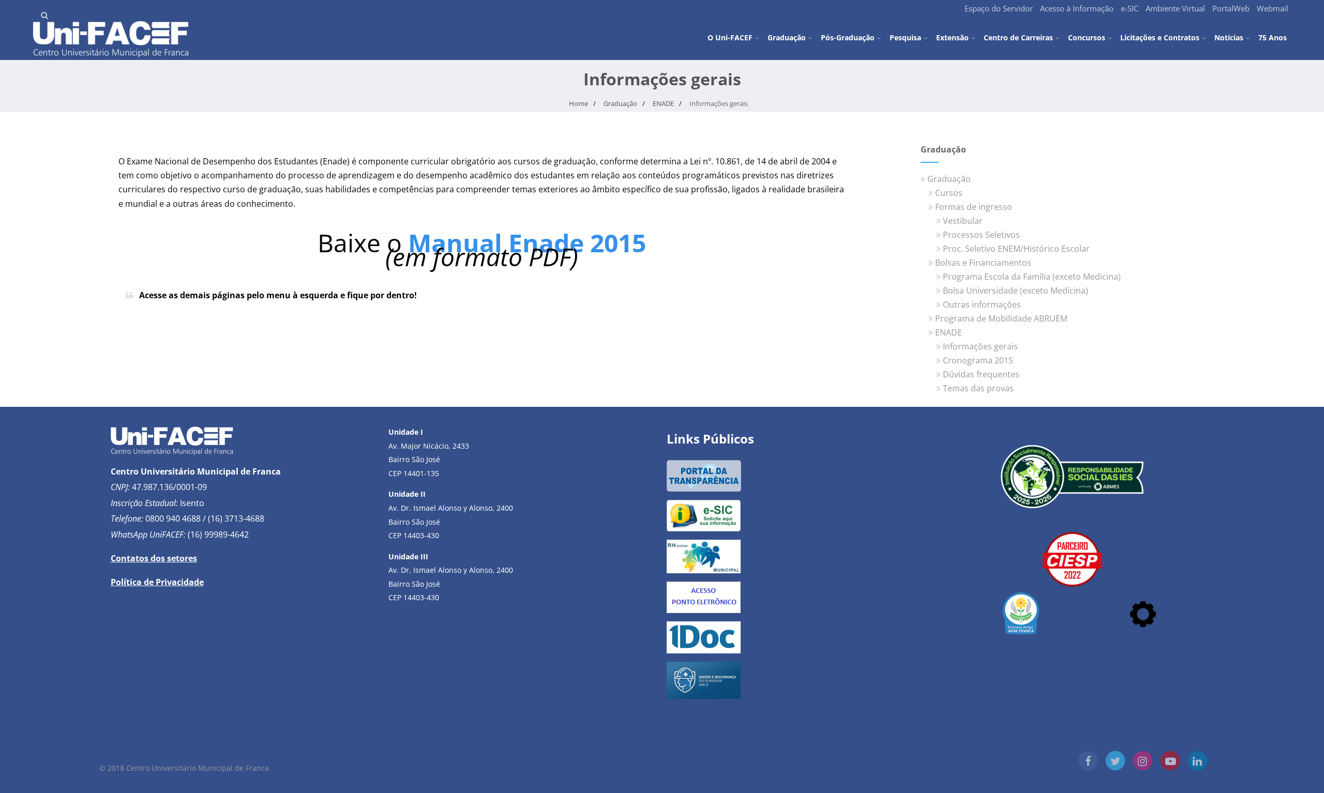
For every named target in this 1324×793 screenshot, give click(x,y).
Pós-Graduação (848, 37)
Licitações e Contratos (1159, 37)
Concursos (1086, 37)
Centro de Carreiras (1018, 37)
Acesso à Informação (1077, 8)
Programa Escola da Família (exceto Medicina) (1032, 276)
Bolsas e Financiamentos (983, 262)
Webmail (1272, 8)
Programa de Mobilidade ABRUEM (1001, 318)
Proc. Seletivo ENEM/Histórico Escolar (1016, 248)
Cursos (948, 193)
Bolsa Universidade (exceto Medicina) (1015, 290)
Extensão (952, 37)
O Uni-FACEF (730, 37)
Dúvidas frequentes (981, 374)
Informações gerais (980, 346)
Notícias (1228, 37)
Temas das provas (978, 388)
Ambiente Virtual (1175, 8)
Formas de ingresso (973, 206)
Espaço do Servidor (999, 8)
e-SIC (1129, 8)
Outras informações (982, 304)
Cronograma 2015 (978, 360)
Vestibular (963, 220)
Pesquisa (905, 37)
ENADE (948, 332)
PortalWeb (1231, 8)
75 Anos (1272, 37)
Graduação (787, 37)
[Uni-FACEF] (110, 54)
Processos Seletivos (981, 234)
